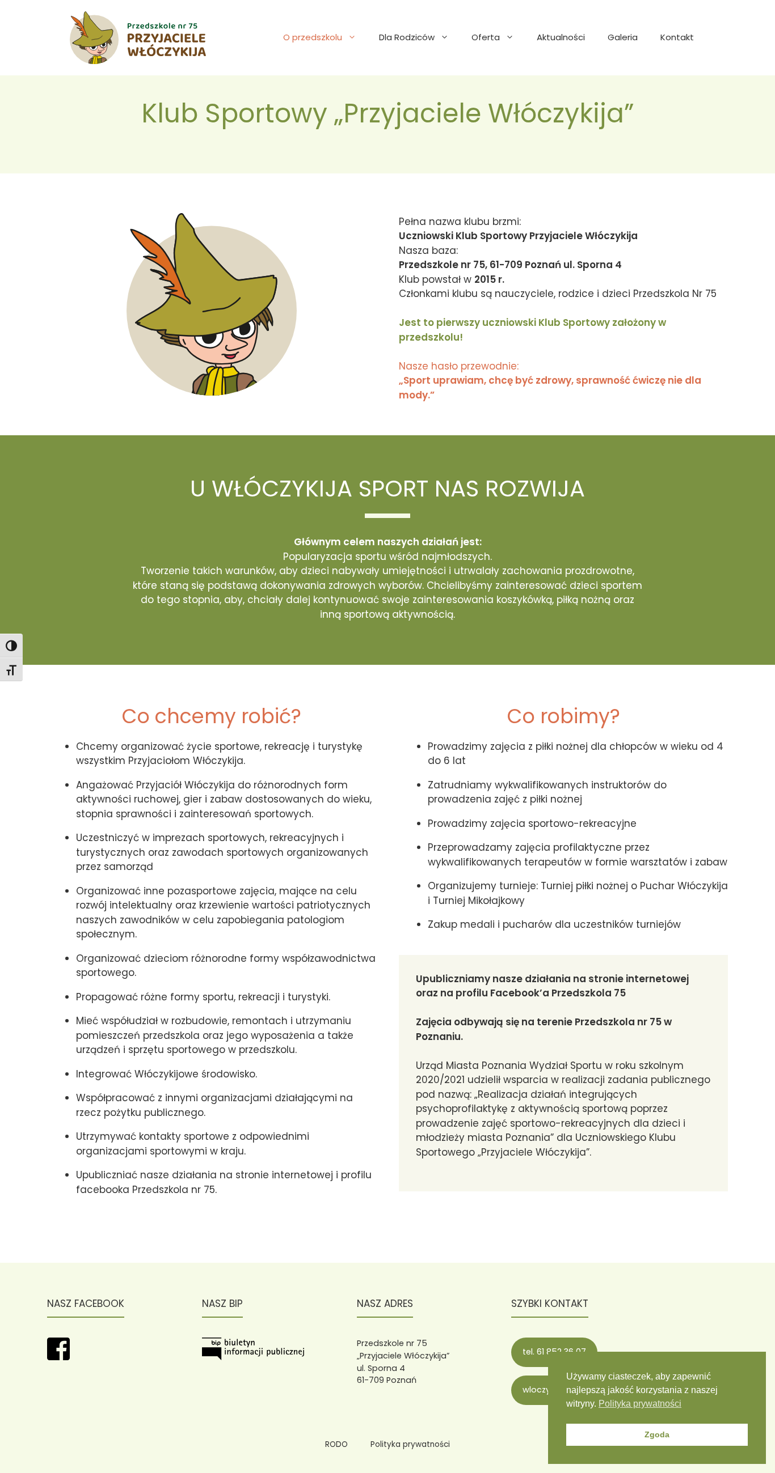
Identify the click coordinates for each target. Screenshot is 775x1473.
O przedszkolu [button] (312, 37)
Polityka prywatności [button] (640, 1403)
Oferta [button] (485, 37)
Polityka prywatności (410, 1444)
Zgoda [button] (657, 1434)
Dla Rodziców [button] (407, 37)
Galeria (623, 37)
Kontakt (677, 37)
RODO (336, 1444)
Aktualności (561, 37)
